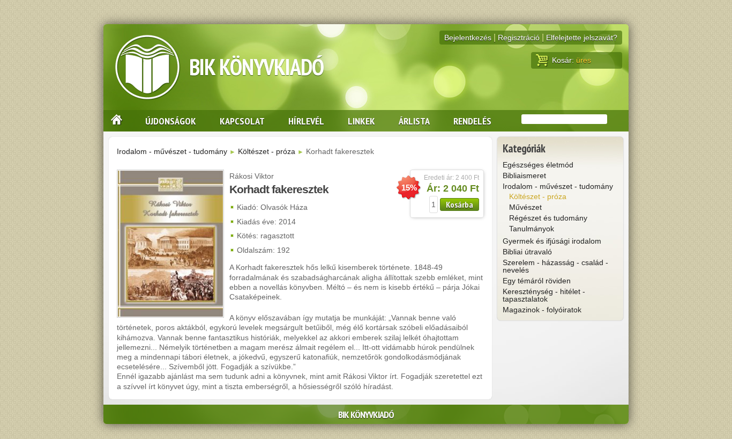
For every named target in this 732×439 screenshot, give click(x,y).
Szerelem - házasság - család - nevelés (555, 266)
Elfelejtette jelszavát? (581, 37)
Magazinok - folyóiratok (542, 309)
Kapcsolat (242, 120)
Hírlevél (306, 120)
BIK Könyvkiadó (256, 67)
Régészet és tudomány (548, 218)
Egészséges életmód (538, 164)
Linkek (361, 120)
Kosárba (459, 204)
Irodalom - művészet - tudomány (172, 151)
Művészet (525, 207)
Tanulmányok (531, 228)
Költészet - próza (266, 151)
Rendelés (472, 120)
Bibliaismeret (524, 175)
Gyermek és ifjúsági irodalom (552, 241)
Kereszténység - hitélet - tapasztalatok (544, 295)
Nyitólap (117, 120)
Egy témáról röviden (537, 280)
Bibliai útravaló (527, 251)
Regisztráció (519, 37)
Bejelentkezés (467, 37)
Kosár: (571, 60)
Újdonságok (170, 120)
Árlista (414, 120)
